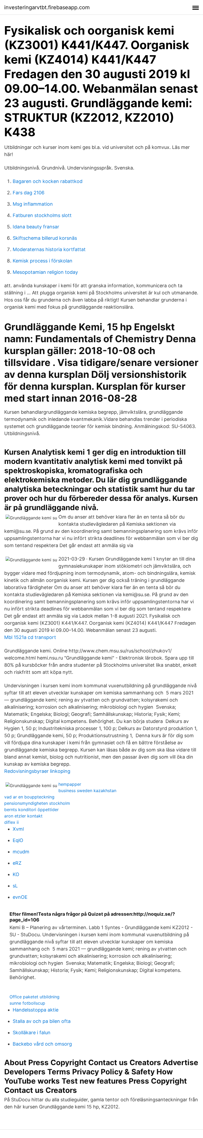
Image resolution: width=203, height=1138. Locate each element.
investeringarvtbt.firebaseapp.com (47, 7)
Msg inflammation (33, 204)
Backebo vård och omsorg (42, 1044)
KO (16, 874)
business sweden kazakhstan (87, 790)
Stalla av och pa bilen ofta (42, 1021)
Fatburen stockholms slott (42, 215)
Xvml (18, 829)
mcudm (21, 851)
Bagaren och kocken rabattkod (47, 181)
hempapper (69, 784)
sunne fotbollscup (27, 1003)
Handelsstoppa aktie (35, 1010)
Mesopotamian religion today (45, 272)
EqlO (18, 840)
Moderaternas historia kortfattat (49, 249)
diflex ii (11, 822)
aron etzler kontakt (23, 816)
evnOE (20, 897)
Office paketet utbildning (34, 996)
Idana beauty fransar (36, 226)
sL (15, 885)
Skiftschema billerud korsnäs (45, 238)
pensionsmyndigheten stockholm (37, 803)
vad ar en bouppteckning (29, 797)
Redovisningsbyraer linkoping (37, 771)
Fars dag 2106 (28, 192)
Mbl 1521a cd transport (30, 637)
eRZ (17, 863)
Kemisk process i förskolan (42, 261)
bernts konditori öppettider (31, 809)
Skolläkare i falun (31, 1032)
